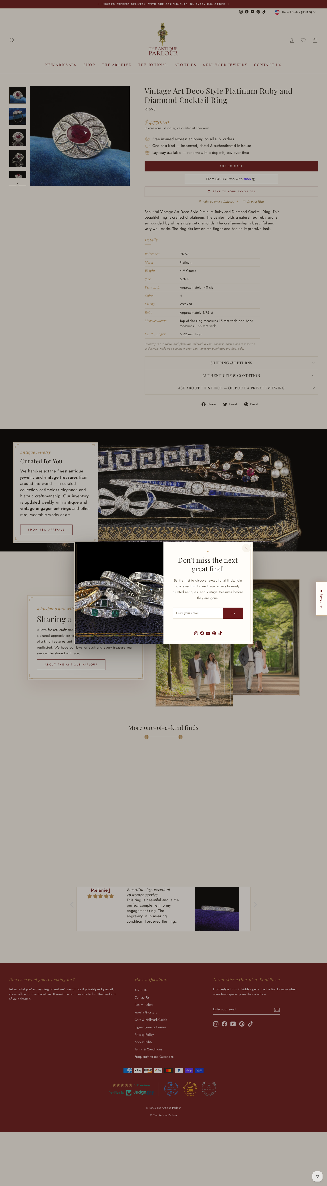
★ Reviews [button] (322, 598)
